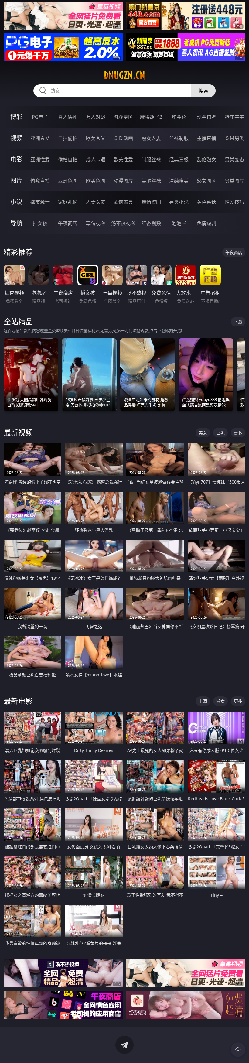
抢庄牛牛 (234, 117)
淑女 (220, 701)
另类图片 (234, 180)
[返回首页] (238, 1049)
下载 (238, 322)
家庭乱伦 (67, 202)
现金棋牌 (206, 117)
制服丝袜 (151, 159)
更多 (238, 433)
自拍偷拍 (67, 138)
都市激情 (40, 202)
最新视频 (18, 432)
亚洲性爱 (40, 159)
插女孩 (40, 223)
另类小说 (179, 202)
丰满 (203, 701)
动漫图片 (123, 180)
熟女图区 (206, 180)
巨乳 (220, 433)
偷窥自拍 (40, 180)
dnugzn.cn (124, 75)
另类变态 (234, 159)
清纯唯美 (179, 180)
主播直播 (206, 138)
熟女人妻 (151, 138)
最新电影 (18, 701)
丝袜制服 (179, 138)
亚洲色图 (67, 180)
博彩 (16, 117)
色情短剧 (206, 223)
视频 (16, 138)
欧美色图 (95, 180)
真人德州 (67, 117)
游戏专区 (123, 117)
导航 (16, 223)
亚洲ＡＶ (40, 138)
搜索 (203, 90)
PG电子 (40, 117)
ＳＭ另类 (234, 138)
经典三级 (179, 159)
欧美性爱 (123, 159)
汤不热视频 (123, 223)
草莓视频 (95, 223)
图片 (16, 180)
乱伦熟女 (206, 159)
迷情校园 (151, 202)
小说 (16, 202)
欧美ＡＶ (95, 138)
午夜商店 (67, 223)
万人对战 (95, 117)
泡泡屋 (179, 223)
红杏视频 (151, 223)
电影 (16, 159)
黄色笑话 (206, 202)
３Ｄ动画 (123, 138)
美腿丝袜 (151, 180)
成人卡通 (95, 159)
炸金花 (179, 117)
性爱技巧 (234, 202)
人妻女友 (95, 202)
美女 (203, 433)
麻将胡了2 (151, 117)
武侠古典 (123, 202)
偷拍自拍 (67, 159)
